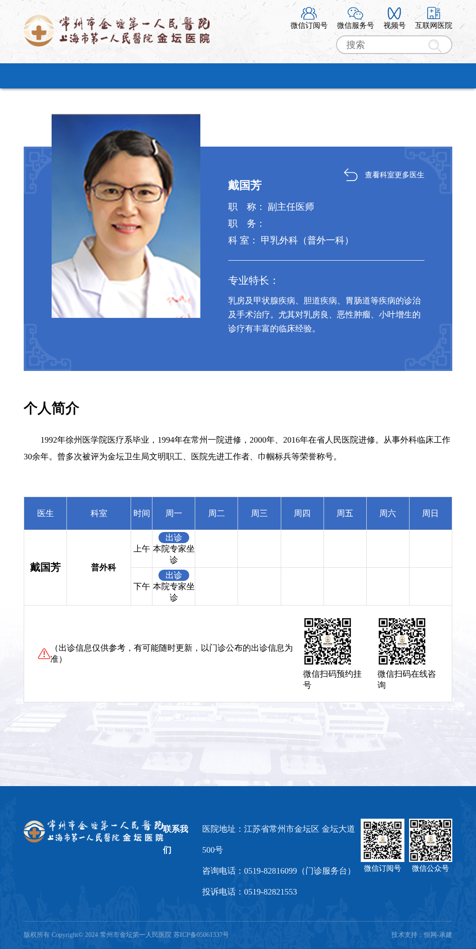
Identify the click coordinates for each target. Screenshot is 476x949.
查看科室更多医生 (394, 175)
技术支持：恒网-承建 (421, 934)
